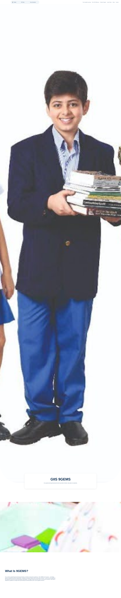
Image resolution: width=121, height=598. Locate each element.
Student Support (103, 2)
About (114, 2)
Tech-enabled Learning (87, 2)
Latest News (109, 2)
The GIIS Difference (95, 2)
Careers (117, 2)
